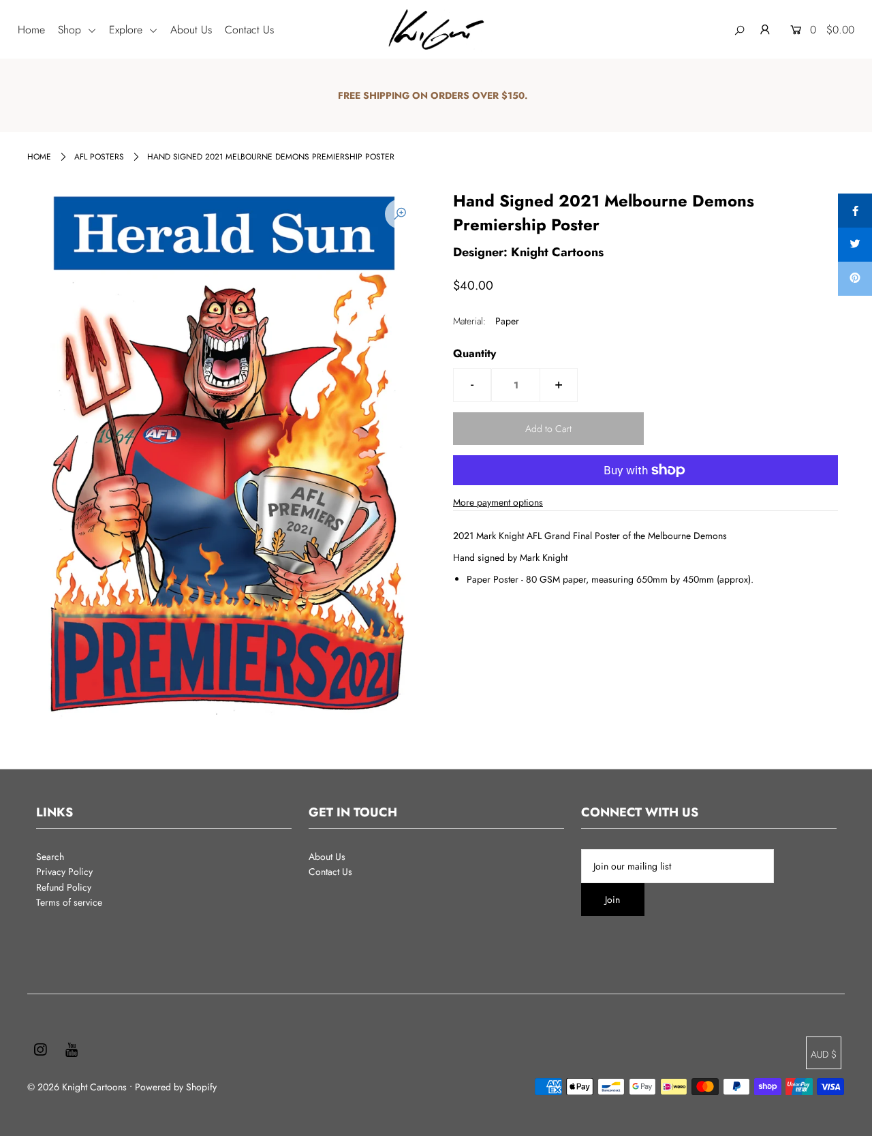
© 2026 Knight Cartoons (77, 1087)
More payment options (498, 502)
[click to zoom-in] (400, 214)
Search (50, 856)
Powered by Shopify (176, 1087)
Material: (469, 321)
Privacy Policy (64, 871)
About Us (191, 29)
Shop (71, 29)
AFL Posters (99, 157)
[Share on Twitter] (855, 245)
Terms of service (69, 902)
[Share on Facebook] (855, 211)
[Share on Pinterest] (855, 279)
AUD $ (824, 1054)
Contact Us (249, 29)
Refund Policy (63, 887)
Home (31, 29)
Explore (127, 29)
